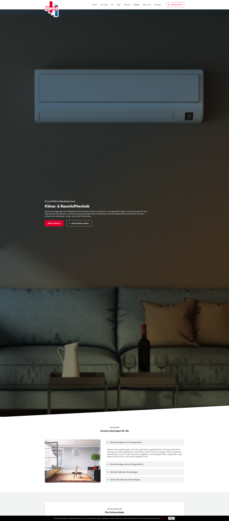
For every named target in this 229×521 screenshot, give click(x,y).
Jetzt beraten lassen (80, 223)
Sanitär (127, 5)
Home (94, 5)
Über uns (147, 5)
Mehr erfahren (54, 223)
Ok (171, 518)
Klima (136, 5)
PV (112, 5)
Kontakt (157, 5)
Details (163, 518)
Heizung (104, 5)
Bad (118, 5)
